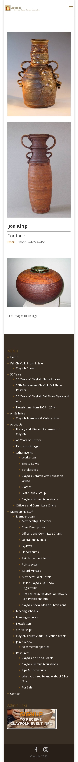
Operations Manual (34, 540)
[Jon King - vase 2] (39, 307)
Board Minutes (31, 571)
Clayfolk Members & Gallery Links (37, 418)
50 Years (15, 374)
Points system (31, 564)
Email (10, 242)
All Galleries (17, 413)
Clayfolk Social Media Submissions (44, 605)
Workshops (29, 457)
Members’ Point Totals (36, 577)
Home (14, 357)
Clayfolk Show (25, 368)
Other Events (24, 452)
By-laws (27, 546)
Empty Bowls (30, 463)
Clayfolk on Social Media (37, 658)
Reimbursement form (36, 558)
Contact (15, 694)
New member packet (35, 647)
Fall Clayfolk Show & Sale (26, 363)
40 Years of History (28, 440)
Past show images (28, 446)
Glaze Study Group (34, 493)
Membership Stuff (21, 511)
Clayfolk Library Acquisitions (40, 499)
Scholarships (30, 470)
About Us (16, 424)
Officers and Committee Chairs (36, 505)
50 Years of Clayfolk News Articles (38, 379)
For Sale (27, 687)
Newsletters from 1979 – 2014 (36, 407)
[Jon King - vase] (39, 217)
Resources (23, 653)
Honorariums (30, 552)
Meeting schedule (27, 611)
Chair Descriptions (33, 527)
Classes (27, 487)
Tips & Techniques (34, 670)
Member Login (25, 516)
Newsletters (24, 623)
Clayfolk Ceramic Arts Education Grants (41, 636)
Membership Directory (36, 521)
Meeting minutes (27, 617)
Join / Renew (24, 642)
